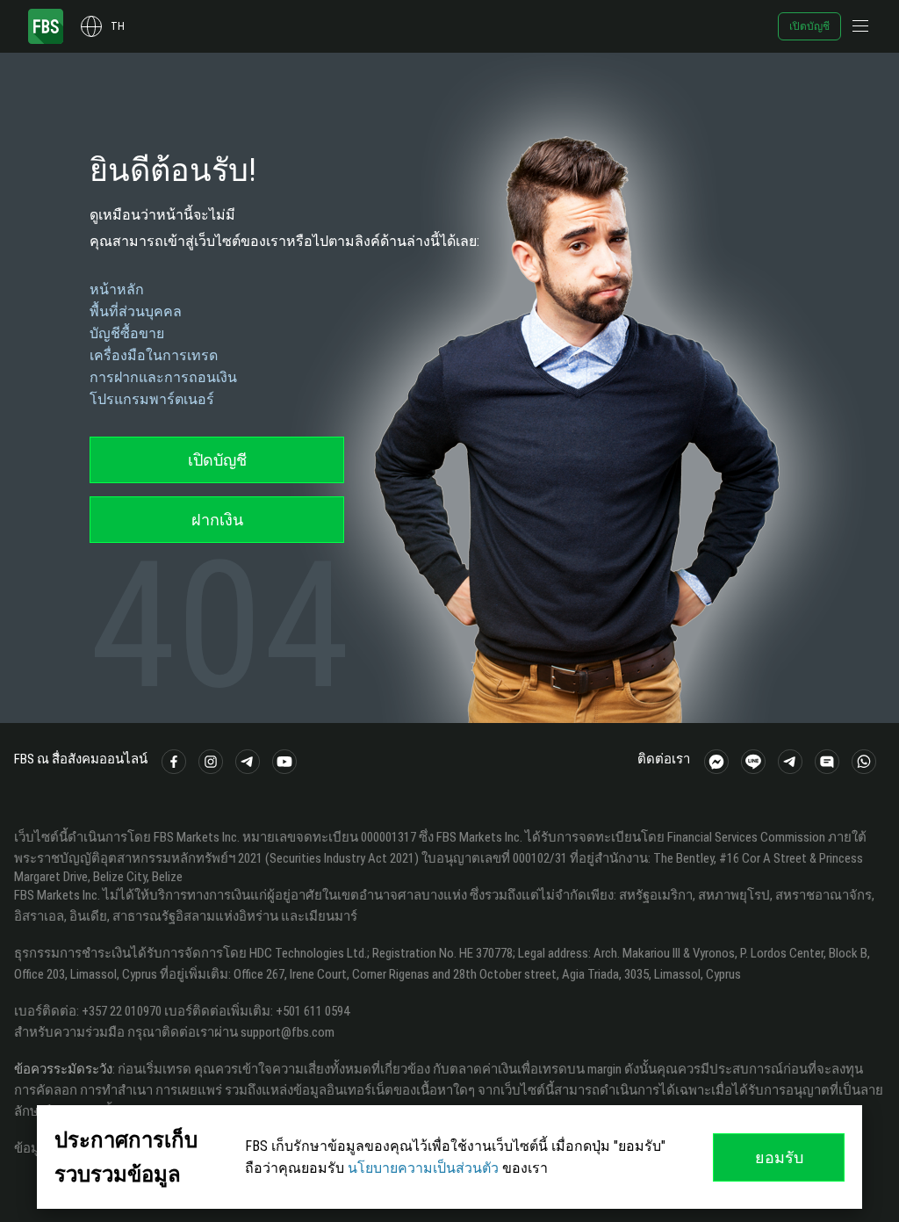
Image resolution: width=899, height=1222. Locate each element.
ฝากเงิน (217, 519)
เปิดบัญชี (809, 26)
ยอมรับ (779, 1157)
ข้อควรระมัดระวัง (63, 1069)
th (118, 26)
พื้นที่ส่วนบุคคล (136, 311)
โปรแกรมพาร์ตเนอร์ (152, 399)
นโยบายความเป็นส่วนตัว (423, 1168)
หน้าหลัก (117, 289)
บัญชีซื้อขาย (127, 333)
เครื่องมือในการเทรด (154, 355)
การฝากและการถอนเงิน (163, 377)
